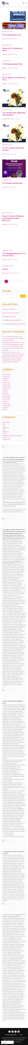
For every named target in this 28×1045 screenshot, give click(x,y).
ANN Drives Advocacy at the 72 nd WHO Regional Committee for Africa (14, 338)
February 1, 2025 (7, 180)
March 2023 (6, 393)
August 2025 (6, 378)
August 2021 (5, 407)
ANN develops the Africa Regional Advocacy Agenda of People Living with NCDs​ (14, 915)
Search (7, 290)
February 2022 (6, 403)
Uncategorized (6, 439)
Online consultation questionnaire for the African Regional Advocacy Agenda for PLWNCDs (13, 354)
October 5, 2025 (7, 45)
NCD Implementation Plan (12, 64)
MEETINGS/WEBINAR (10, 1034)
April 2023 (5, 392)
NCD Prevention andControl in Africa (13, 149)
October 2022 (6, 399)
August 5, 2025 (6, 74)
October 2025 (6, 376)
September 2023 (7, 388)
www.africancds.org (9, 834)
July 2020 (5, 409)
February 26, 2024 (7, 213)
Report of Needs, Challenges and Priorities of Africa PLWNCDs (13, 218)
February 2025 (6, 382)
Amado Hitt (5, 342)
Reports (5, 38)
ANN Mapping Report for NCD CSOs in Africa (13, 254)
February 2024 (6, 384)
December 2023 (6, 386)
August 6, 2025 (6, 60)
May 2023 (5, 390)
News (4, 154)
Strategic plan (6, 437)
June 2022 (5, 401)
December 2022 (6, 397)
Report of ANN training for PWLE (12, 49)
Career (4, 426)
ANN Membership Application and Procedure (13, 114)
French (5, 269)
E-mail (20, 1034)
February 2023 (6, 395)
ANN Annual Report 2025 (11, 35)
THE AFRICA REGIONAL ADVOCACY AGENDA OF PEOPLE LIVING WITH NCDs (13, 348)
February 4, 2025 (7, 144)
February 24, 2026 (7, 31)
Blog (4, 424)
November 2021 (6, 405)
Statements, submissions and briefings (12, 435)
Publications (6, 273)
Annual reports (6, 422)
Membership (6, 119)
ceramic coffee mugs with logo (10, 336)
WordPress (21, 1039)
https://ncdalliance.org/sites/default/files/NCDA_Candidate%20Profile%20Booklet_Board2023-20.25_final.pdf (14, 504)
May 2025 (5, 380)
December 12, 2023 (7, 266)
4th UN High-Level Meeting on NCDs (13, 78)
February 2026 (6, 374)
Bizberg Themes (17, 1041)
